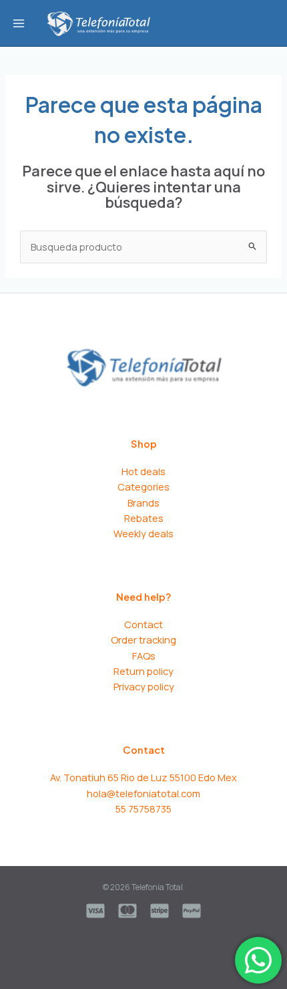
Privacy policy (143, 686)
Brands (143, 502)
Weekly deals (143, 533)
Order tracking (143, 639)
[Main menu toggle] (18, 22)
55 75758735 (143, 808)
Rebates (144, 518)
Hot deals (143, 471)
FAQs (144, 655)
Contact (143, 624)
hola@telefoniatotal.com (143, 793)
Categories (143, 486)
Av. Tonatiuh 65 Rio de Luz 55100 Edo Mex (143, 777)
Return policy (143, 671)
